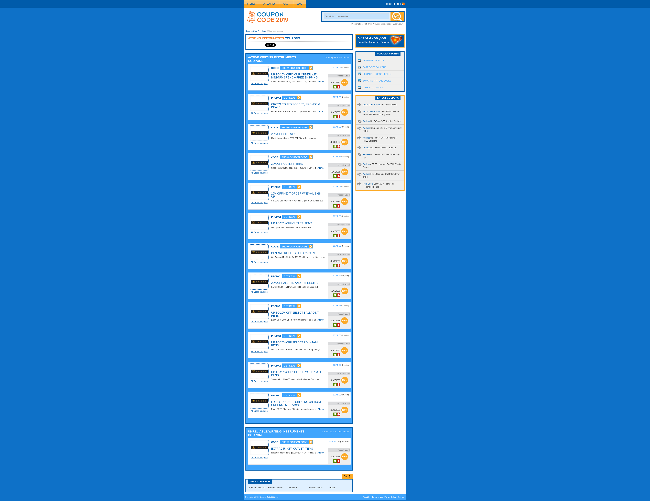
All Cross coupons (259, 83)
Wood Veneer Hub (380, 105)
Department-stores (256, 487)
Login (396, 4)
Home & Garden (275, 487)
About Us (367, 497)
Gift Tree (368, 24)
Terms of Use (377, 497)
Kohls (383, 24)
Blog (299, 4)
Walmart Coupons (373, 60)
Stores (251, 4)
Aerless (382, 121)
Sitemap (400, 497)
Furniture (292, 487)
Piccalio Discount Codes (377, 74)
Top (346, 476)
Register (388, 4)
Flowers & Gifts (315, 487)
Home (247, 31)
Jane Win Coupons (373, 87)
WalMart (376, 24)
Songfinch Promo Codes (377, 81)
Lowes (402, 24)
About (286, 4)
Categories (269, 4)
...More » (320, 82)
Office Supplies (258, 31)
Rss (404, 4)
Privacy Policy (390, 497)
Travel (332, 487)
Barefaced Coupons (374, 67)
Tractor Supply (392, 24)
